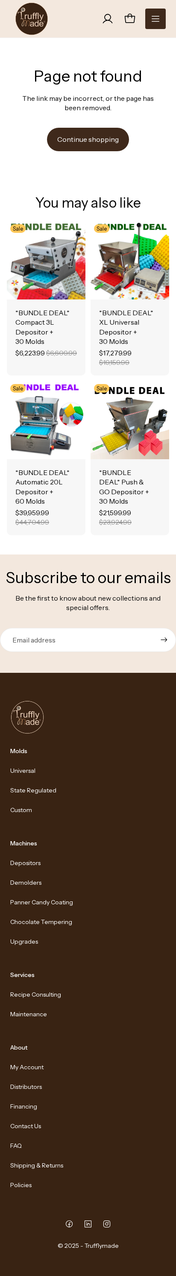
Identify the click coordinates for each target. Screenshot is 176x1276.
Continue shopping (88, 139)
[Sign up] (164, 640)
